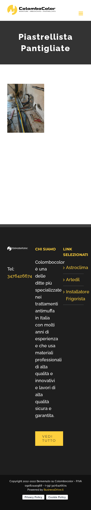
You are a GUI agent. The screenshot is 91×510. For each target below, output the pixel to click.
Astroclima (73, 267)
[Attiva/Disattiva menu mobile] (81, 13)
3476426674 (19, 275)
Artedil (73, 279)
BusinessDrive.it (54, 489)
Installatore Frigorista (73, 295)
